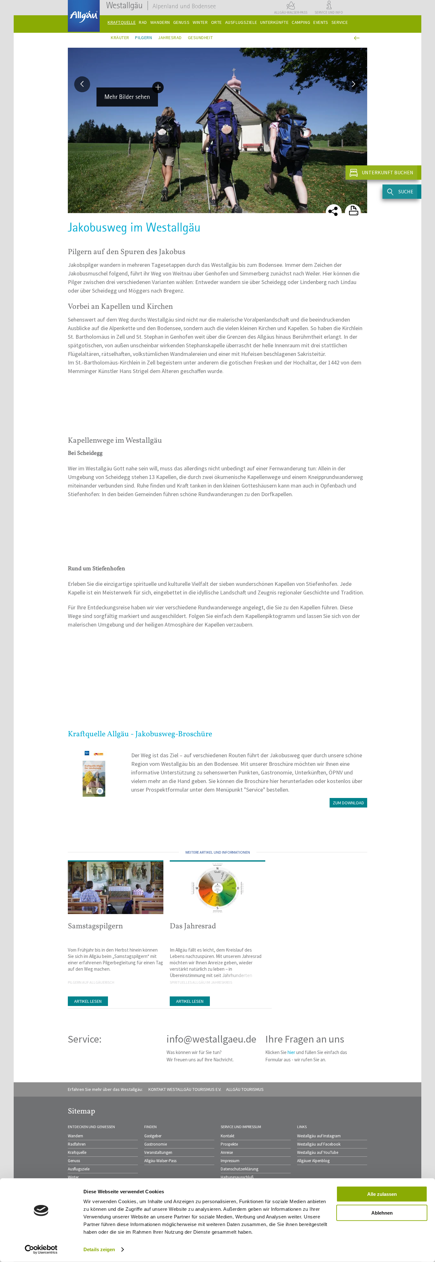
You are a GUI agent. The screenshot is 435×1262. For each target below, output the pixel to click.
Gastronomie (155, 1144)
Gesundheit (200, 37)
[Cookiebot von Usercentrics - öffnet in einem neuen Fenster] (41, 1249)
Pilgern (143, 37)
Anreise (227, 1152)
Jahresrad (170, 37)
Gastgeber (152, 1136)
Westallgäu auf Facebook (318, 1144)
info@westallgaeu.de (211, 1039)
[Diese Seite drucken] (353, 212)
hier (291, 1052)
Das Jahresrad (193, 926)
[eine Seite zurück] (356, 38)
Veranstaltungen (158, 1152)
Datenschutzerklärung (239, 1169)
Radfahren (77, 1144)
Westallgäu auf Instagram (319, 1136)
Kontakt (227, 1136)
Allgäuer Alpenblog (313, 1160)
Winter (73, 1177)
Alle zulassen (382, 1194)
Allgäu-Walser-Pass (160, 1160)
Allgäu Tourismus (245, 1089)
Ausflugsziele (78, 1169)
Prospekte (229, 1144)
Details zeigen (99, 1249)
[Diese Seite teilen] (334, 212)
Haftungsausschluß (237, 1177)
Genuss (74, 1160)
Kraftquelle (77, 1152)
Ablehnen (382, 1212)
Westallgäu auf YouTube (317, 1152)
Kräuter (120, 37)
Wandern (75, 1136)
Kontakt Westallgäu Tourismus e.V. (184, 1089)
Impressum (230, 1160)
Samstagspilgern (95, 926)
